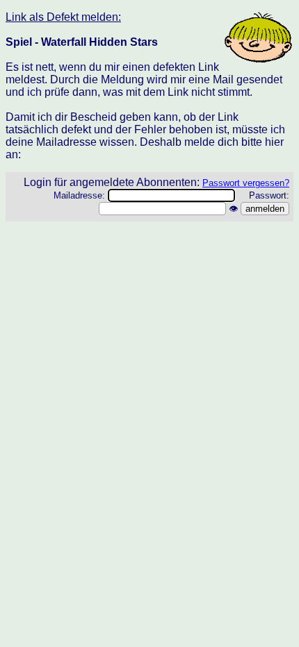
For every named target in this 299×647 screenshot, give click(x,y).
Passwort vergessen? (245, 183)
